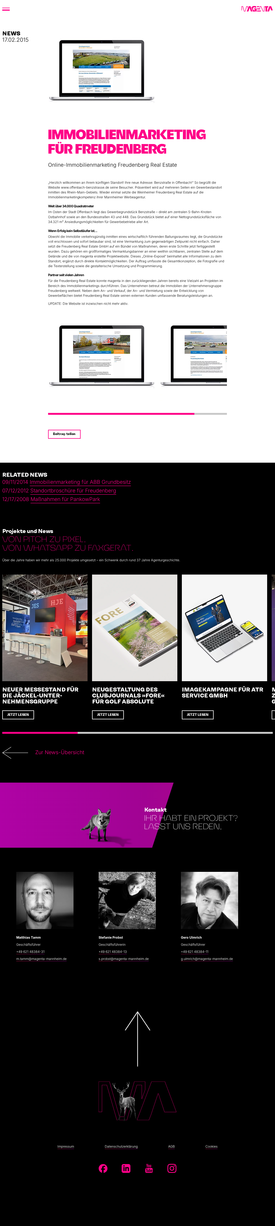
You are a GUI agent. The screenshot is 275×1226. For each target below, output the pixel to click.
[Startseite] (257, 9)
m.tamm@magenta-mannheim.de (41, 959)
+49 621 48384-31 (30, 952)
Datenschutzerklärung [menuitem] (121, 1146)
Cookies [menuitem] (211, 1146)
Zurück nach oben (137, 1065)
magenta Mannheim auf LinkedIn (126, 1168)
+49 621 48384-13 (113, 952)
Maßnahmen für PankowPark (65, 499)
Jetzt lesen (18, 715)
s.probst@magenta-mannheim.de (124, 959)
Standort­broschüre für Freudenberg (73, 490)
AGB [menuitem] (171, 1146)
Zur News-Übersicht (59, 752)
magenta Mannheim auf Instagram (171, 1168)
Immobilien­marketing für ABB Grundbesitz (80, 482)
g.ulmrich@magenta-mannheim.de (207, 959)
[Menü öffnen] (6, 9)
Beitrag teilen (64, 434)
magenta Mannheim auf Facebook (103, 1168)
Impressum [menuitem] (65, 1146)
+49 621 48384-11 (194, 952)
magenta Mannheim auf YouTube (148, 1168)
